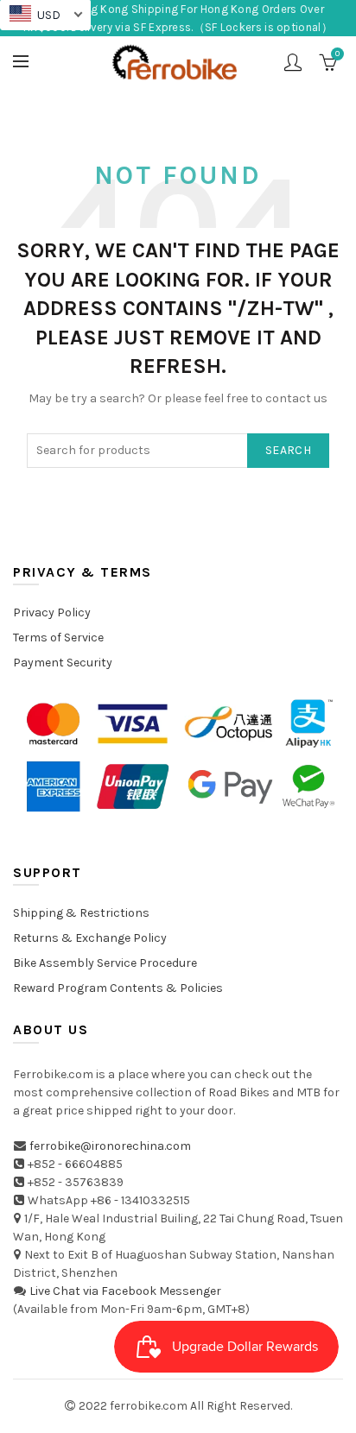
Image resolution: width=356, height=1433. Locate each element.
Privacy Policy (52, 612)
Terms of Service (58, 637)
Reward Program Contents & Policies (118, 988)
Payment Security (62, 662)
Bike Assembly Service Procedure (105, 963)
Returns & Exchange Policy (90, 938)
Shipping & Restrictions (81, 913)
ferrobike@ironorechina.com (110, 1146)
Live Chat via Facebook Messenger (125, 1291)
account (293, 62)
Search (288, 450)
